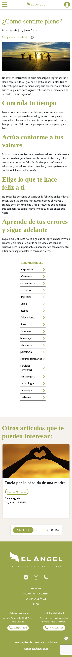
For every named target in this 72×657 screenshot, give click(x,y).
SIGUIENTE (23, 530)
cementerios (27, 283)
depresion (25, 297)
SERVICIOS (36, 588)
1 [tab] (42, 530)
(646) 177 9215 (20, 627)
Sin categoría (27, 376)
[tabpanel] (36, 483)
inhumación (26, 345)
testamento (27, 397)
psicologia (26, 352)
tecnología (26, 390)
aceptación (26, 269)
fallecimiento (27, 317)
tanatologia (27, 383)
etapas (24, 311)
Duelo (23, 304)
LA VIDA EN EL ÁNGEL (36, 599)
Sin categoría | (11, 31)
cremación (26, 290)
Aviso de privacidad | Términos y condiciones (36, 642)
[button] (63, 5)
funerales (25, 331)
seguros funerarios (31, 359)
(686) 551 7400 (56, 627)
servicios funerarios (26, 368)
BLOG (36, 604)
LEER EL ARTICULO (16, 492)
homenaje (25, 338)
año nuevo (26, 276)
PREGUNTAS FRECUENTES (36, 593)
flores (23, 324)
